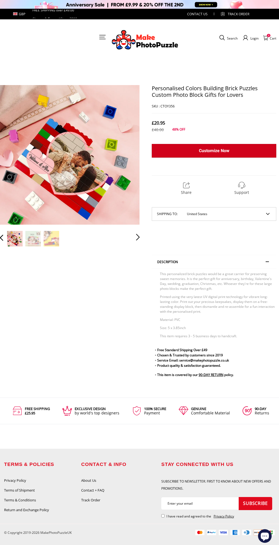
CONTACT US (197, 14)
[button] (12, 155)
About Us (88, 480)
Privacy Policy (15, 480)
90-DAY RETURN (211, 374)
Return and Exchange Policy (26, 509)
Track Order (238, 14)
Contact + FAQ (92, 490)
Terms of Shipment (19, 490)
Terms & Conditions (20, 500)
